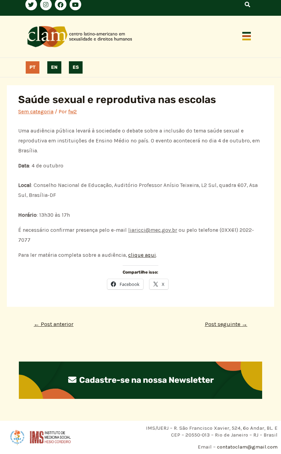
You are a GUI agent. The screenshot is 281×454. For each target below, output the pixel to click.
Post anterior (53, 324)
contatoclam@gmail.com (247, 447)
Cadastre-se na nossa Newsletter (145, 380)
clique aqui (142, 255)
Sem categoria (35, 112)
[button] (247, 36)
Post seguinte (226, 324)
